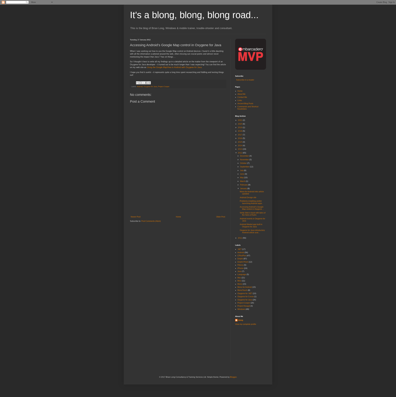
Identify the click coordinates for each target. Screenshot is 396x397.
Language (241, 274)
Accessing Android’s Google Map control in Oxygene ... (252, 208)
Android (140, 86)
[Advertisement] (178, 192)
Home (178, 217)
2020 (240, 124)
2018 (240, 131)
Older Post (220, 217)
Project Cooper (163, 86)
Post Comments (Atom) (151, 221)
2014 (240, 145)
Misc (239, 281)
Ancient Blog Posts (245, 103)
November (244, 160)
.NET (239, 249)
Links (239, 100)
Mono (239, 284)
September (245, 167)
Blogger (233, 377)
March (243, 181)
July (242, 170)
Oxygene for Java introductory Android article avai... (252, 231)
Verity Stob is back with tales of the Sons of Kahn (252, 214)
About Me (241, 94)
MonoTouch (242, 290)
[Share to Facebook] (146, 82)
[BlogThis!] (140, 82)
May (242, 177)
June (242, 174)
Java (239, 271)
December (244, 156)
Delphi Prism (242, 262)
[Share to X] (143, 82)
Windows (241, 309)
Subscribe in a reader (244, 80)
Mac (239, 278)
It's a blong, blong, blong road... (194, 15)
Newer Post (135, 217)
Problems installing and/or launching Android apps (251, 202)
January (243, 188)
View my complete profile (245, 324)
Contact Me (242, 97)
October (243, 163)
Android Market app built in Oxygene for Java (251, 225)
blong (240, 320)
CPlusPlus (241, 256)
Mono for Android (244, 287)
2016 (240, 138)
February (244, 185)
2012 (240, 153)
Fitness (240, 265)
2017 (240, 135)
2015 (240, 142)
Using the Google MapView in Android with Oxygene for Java (174, 67)
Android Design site (248, 197)
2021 (240, 120)
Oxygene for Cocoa (245, 296)
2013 (240, 149)
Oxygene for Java (150, 86)
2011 (240, 238)
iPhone (240, 268)
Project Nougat (243, 306)
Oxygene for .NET (244, 293)
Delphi (240, 259)
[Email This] (137, 82)
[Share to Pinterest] (149, 82)
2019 (240, 127)
